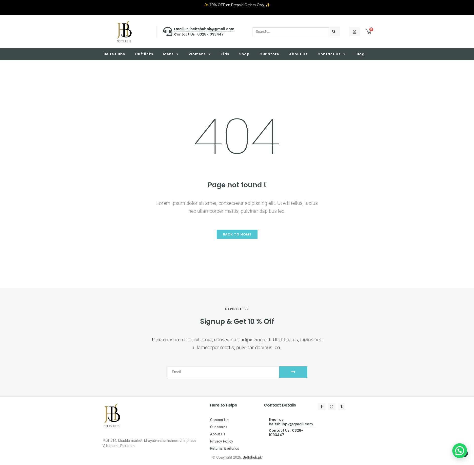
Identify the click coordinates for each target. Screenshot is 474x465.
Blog (360, 54)
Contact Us (329, 54)
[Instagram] (332, 406)
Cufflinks (144, 54)
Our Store (269, 54)
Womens (197, 54)
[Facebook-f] (321, 406)
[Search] (334, 31)
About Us (298, 54)
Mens (168, 54)
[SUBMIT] (293, 372)
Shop (244, 54)
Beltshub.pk (252, 457)
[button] (459, 450)
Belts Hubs (114, 54)
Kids (225, 54)
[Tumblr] (342, 406)
